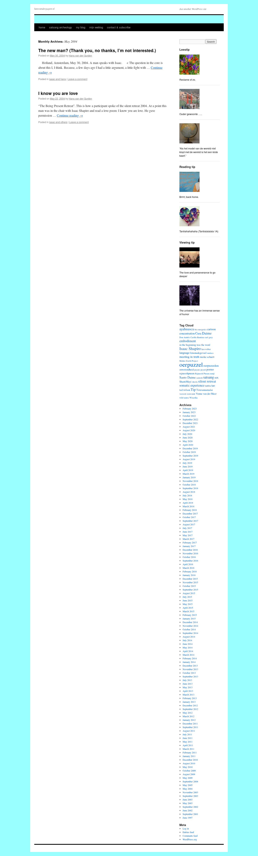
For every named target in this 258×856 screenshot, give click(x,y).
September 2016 (190, 560)
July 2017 (187, 528)
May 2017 (187, 535)
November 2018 (190, 481)
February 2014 (190, 658)
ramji (212, 373)
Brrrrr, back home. (189, 197)
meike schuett (207, 357)
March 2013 (188, 694)
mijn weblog (96, 27)
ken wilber (206, 349)
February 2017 (190, 542)
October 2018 (189, 484)
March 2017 (188, 538)
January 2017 (189, 546)
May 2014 (187, 647)
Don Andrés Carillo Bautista (191, 337)
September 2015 (190, 589)
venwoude (191, 393)
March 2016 (188, 567)
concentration (187, 333)
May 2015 (187, 604)
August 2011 (189, 730)
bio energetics (201, 329)
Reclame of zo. (187, 79)
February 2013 (190, 698)
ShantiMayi (185, 381)
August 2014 (189, 636)
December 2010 (190, 759)
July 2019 (187, 462)
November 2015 (190, 582)
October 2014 (189, 629)
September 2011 (190, 727)
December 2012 (190, 705)
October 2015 (189, 585)
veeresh (182, 393)
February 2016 (190, 571)
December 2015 (190, 578)
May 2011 (187, 741)
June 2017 (187, 531)
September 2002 (190, 806)
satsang (208, 377)
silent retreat (207, 381)
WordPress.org (190, 839)
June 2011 (187, 738)
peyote (197, 369)
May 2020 (187, 441)
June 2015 (187, 600)
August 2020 (189, 430)
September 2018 (190, 488)
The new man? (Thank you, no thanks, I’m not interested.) (97, 50)
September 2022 (190, 419)
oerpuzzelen (211, 365)
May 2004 (187, 788)
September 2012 (190, 709)
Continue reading (70, 115)
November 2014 (190, 625)
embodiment (187, 341)
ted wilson (184, 390)
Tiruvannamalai (204, 390)
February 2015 (190, 614)
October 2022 (189, 415)
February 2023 (190, 408)
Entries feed (188, 832)
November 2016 (190, 553)
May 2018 (187, 499)
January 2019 (189, 477)
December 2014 (190, 622)
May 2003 (187, 803)
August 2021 (189, 426)
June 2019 (187, 466)
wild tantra (184, 397)
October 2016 (189, 557)
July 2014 (187, 640)
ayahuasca (186, 328)
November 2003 (190, 792)
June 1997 (187, 817)
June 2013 (187, 683)
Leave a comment (77, 79)
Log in (186, 828)
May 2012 (187, 712)
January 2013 (189, 701)
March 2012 (188, 716)
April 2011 (188, 745)
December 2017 (190, 513)
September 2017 (190, 520)
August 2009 (189, 774)
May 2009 (187, 777)
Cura (198, 333)
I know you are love (58, 93)
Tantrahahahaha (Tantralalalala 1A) (198, 231)
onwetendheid (186, 369)
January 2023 (189, 412)
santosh (199, 377)
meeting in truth (189, 357)
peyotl (203, 369)
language (184, 353)
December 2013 (190, 665)
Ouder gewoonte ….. (190, 114)
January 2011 (189, 756)
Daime (207, 333)
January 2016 (189, 575)
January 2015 (189, 618)
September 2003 (190, 795)
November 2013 (190, 669)
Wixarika (193, 397)
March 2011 (188, 748)
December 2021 (190, 423)
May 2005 (187, 785)
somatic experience (191, 385)
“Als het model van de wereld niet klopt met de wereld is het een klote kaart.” (198, 152)
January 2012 (189, 719)
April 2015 (188, 607)
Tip (193, 389)
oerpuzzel (191, 364)
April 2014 (188, 651)
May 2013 (187, 687)
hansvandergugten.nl (44, 8)
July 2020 (187, 433)
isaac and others (58, 122)
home (42, 27)
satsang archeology (60, 27)
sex (216, 377)
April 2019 (188, 470)
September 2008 (190, 781)
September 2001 (190, 814)
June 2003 (187, 799)
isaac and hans (57, 79)
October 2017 (189, 517)
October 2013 (189, 672)
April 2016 (188, 564)
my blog (80, 27)
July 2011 (187, 734)
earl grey (209, 337)
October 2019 (189, 452)
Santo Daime (187, 377)
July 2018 (187, 495)
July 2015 (187, 596)
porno (210, 369)
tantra (208, 385)
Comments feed (190, 835)
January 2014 (189, 662)
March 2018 (188, 506)
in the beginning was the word (194, 345)
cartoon (211, 329)
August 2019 (189, 459)
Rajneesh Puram (202, 373)
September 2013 (190, 676)
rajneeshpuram (187, 373)
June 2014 (187, 643)
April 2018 (188, 502)
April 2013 (188, 690)
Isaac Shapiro (190, 348)
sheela (195, 381)
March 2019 (188, 473)
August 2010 (189, 763)
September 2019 (190, 455)
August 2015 (189, 593)
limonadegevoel (198, 353)
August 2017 (189, 524)
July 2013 (187, 680)
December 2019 (190, 448)
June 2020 (187, 437)
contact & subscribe (118, 27)
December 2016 (190, 549)
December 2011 (190, 723)
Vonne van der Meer (206, 393)
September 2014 (190, 633)
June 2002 (187, 810)
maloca (210, 353)
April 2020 (188, 444)
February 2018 (190, 509)
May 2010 (187, 767)
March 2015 (188, 611)
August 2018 (189, 491)
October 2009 (189, 770)
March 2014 (188, 654)
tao (213, 385)
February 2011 (190, 752)
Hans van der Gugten (80, 55)
